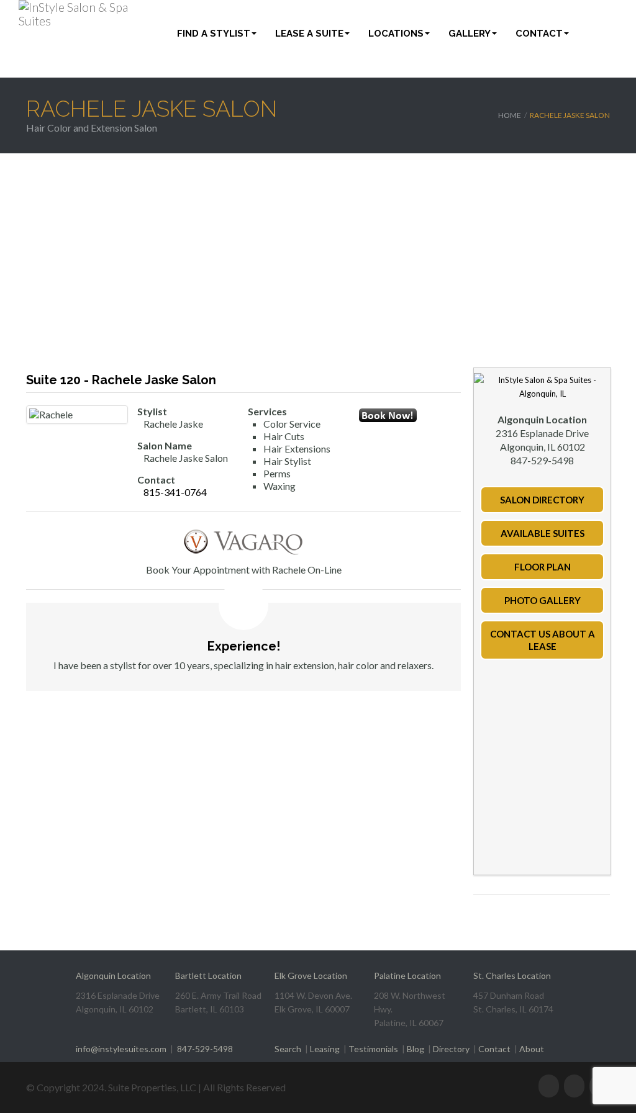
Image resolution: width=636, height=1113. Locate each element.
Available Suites (542, 533)
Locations (396, 33)
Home (509, 115)
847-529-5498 (205, 1048)
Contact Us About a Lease (542, 640)
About (531, 1048)
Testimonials (373, 1048)
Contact (539, 33)
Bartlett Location (208, 975)
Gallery (469, 33)
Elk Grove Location (311, 975)
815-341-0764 (175, 492)
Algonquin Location (113, 975)
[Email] (367, 448)
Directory (451, 1048)
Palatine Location (407, 975)
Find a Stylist (213, 33)
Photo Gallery (542, 600)
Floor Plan (542, 566)
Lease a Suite (309, 33)
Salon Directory (542, 499)
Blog (415, 1048)
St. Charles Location (512, 975)
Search (288, 1048)
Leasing (325, 1048)
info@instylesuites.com (121, 1048)
